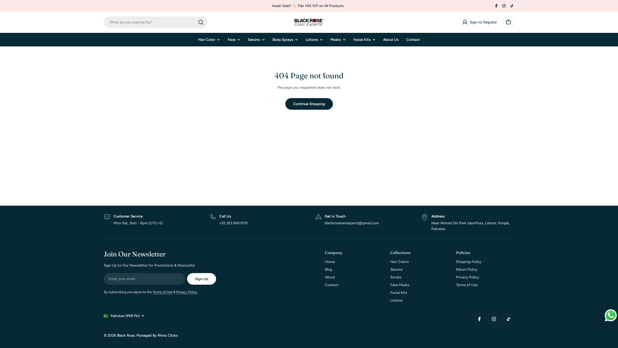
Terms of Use (163, 292)
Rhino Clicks (168, 335)
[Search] (201, 22)
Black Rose (126, 335)
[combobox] (156, 22)
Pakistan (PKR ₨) (125, 316)
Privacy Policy (186, 292)
